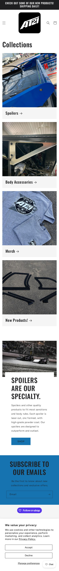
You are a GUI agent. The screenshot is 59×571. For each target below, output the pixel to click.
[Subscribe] (49, 494)
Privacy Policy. (27, 539)
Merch (10, 251)
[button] (3, 22)
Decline (29, 555)
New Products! (17, 320)
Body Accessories (19, 182)
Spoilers (12, 113)
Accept (29, 547)
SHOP (21, 441)
